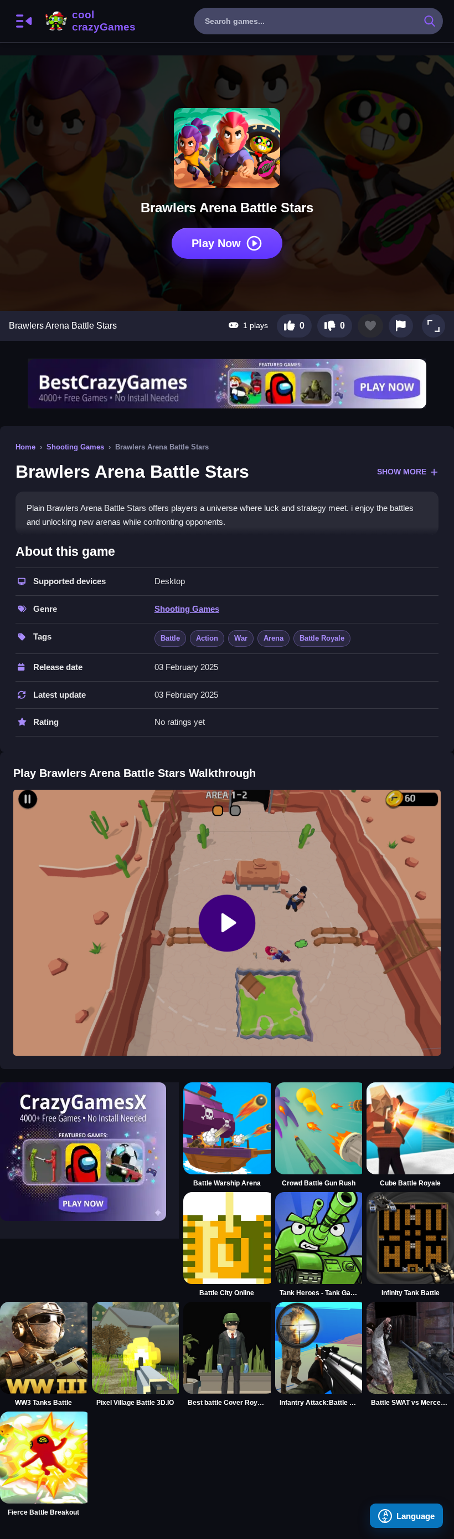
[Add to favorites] (370, 326)
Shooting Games (75, 447)
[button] (433, 326)
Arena (273, 638)
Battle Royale (322, 638)
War (240, 638)
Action (207, 638)
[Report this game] (401, 326)
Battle (170, 638)
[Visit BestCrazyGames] (227, 383)
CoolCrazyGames (89, 21)
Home (25, 447)
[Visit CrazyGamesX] (89, 1151)
